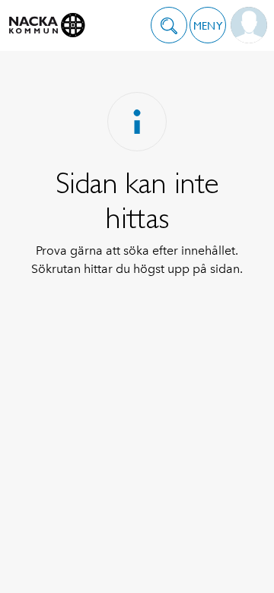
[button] (169, 25)
